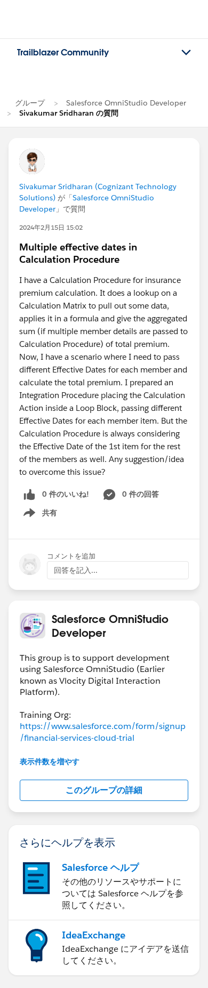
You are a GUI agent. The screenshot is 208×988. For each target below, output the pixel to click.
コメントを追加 (71, 556)
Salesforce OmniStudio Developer (126, 103)
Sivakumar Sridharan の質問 (68, 113)
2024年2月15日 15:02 (51, 227)
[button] (104, 790)
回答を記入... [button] (76, 570)
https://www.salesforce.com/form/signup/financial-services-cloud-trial (103, 731)
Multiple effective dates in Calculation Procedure (78, 253)
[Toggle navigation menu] (186, 52)
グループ (30, 103)
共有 (38, 515)
